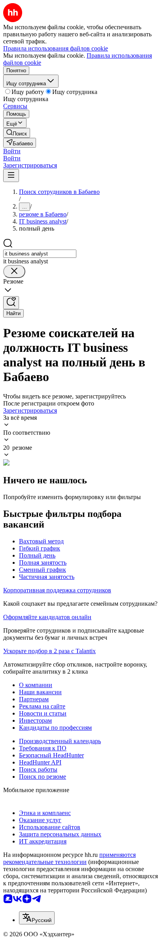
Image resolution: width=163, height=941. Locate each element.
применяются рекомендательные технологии (69, 858)
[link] (16, 133)
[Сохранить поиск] (11, 302)
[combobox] (39, 254)
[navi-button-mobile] (11, 175)
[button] (12, 151)
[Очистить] (14, 271)
